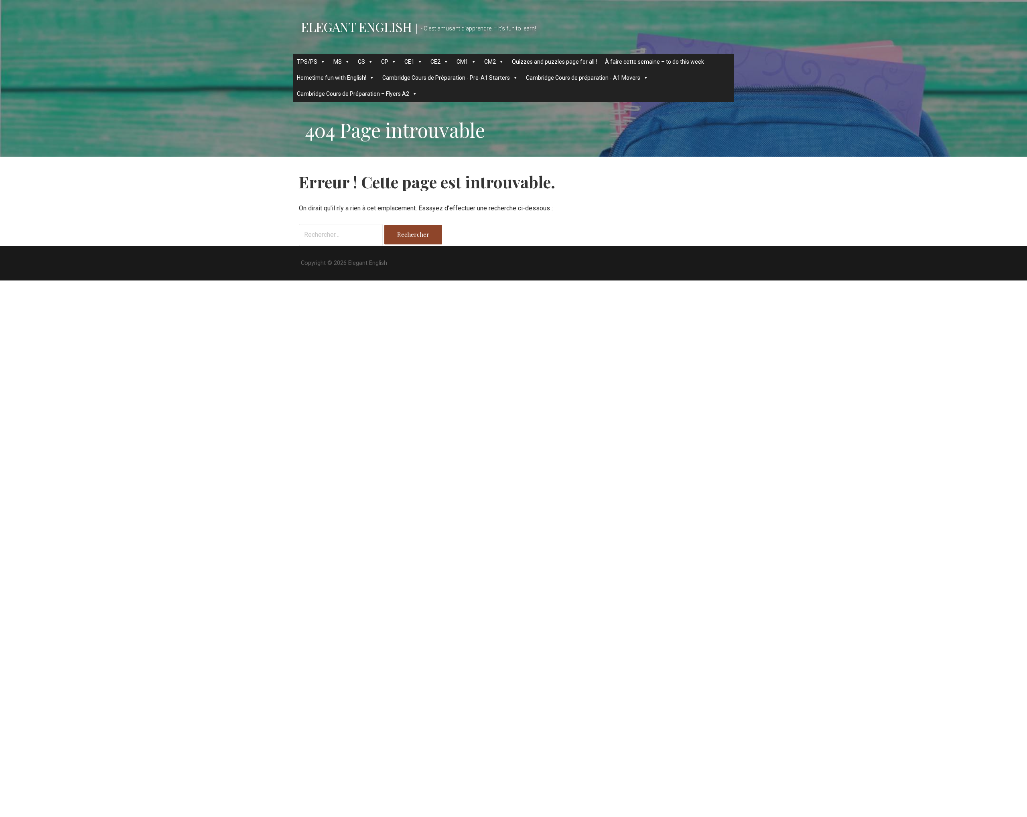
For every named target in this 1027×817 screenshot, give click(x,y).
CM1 (462, 62)
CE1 (409, 62)
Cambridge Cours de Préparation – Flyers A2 (353, 94)
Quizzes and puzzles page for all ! (554, 62)
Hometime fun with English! (331, 78)
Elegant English (356, 26)
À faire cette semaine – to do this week (654, 62)
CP (384, 62)
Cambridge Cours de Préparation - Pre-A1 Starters (446, 78)
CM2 (490, 62)
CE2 (435, 62)
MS (337, 62)
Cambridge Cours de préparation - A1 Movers (583, 78)
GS (361, 62)
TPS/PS (307, 62)
